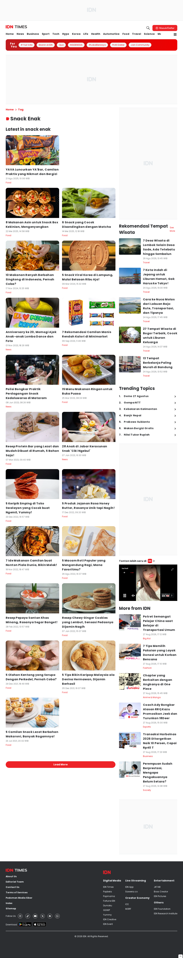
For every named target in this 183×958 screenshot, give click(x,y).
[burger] (175, 34)
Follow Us (11, 916)
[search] (148, 28)
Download (11, 924)
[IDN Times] (16, 27)
